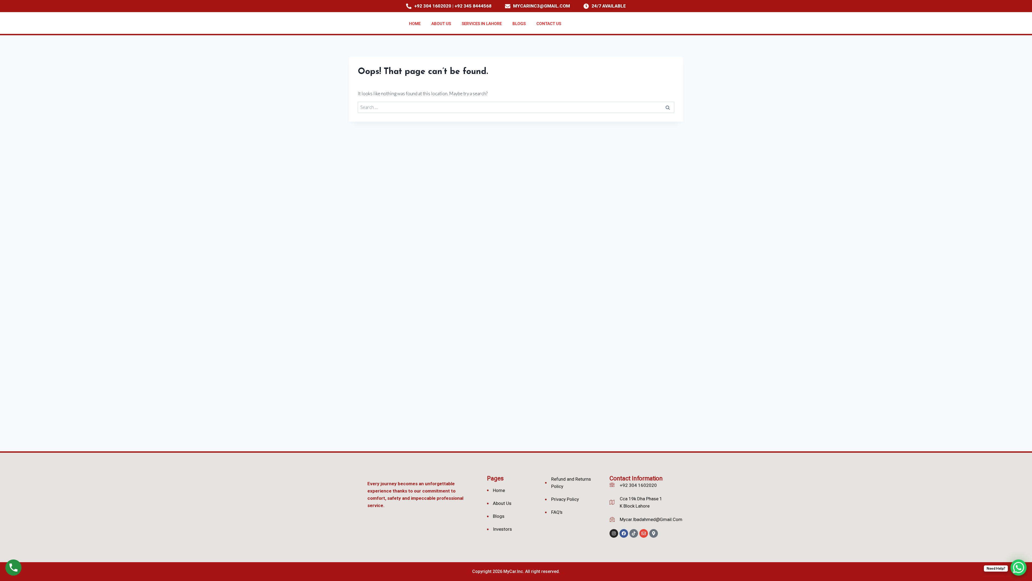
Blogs (519, 23)
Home (415, 23)
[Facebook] (623, 533)
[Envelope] (643, 533)
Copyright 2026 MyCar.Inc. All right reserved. (516, 571)
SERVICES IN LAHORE (482, 23)
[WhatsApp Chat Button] (1018, 567)
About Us (441, 23)
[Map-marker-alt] (653, 533)
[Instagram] (614, 533)
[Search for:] (516, 107)
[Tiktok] (633, 533)
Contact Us (548, 23)
